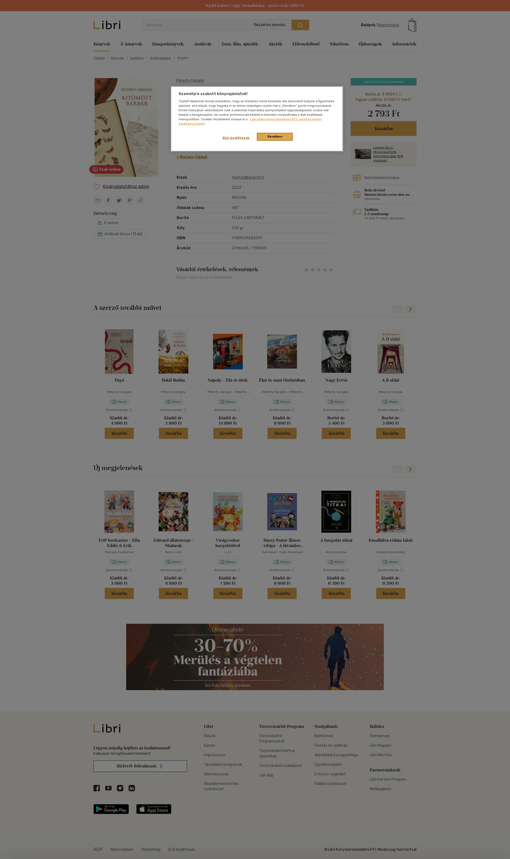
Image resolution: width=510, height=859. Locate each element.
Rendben (274, 136)
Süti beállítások (236, 138)
